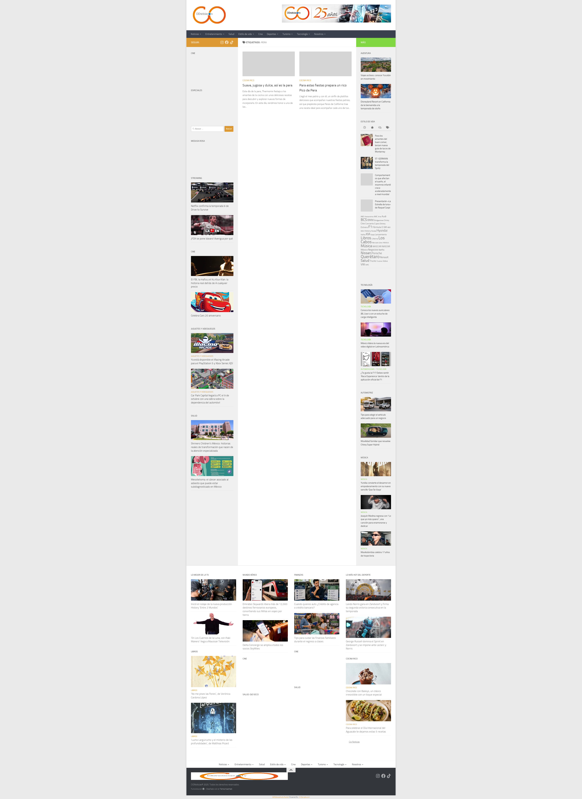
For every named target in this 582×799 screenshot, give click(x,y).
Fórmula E (378, 227)
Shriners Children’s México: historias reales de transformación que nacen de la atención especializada (212, 447)
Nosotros (318, 34)
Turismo (286, 34)
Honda (373, 231)
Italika (363, 235)
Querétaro (370, 256)
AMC (376, 217)
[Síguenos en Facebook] (227, 42)
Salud (231, 34)
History (368, 231)
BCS (364, 220)
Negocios (373, 249)
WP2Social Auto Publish (280, 797)
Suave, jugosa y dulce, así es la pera (267, 85)
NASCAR (377, 246)
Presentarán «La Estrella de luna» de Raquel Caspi (383, 204)
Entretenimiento (213, 34)
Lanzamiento (381, 234)
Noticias (195, 34)
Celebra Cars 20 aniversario (206, 315)
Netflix (381, 250)
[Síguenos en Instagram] (222, 42)
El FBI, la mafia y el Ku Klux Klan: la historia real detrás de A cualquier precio (209, 283)
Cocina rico (248, 80)
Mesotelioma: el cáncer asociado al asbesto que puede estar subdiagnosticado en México (209, 483)
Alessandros (369, 217)
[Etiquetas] (387, 127)
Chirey (386, 220)
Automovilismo (368, 369)
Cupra (376, 223)
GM (385, 227)
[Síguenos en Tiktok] (231, 42)
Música (366, 246)
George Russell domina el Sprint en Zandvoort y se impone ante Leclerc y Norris (366, 645)
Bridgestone (378, 220)
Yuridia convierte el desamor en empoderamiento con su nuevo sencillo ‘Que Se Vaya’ (376, 486)
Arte (379, 217)
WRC (367, 265)
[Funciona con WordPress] (203, 789)
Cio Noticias (354, 741)
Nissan (366, 253)
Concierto (369, 223)
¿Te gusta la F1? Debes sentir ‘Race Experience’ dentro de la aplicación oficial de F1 (375, 376)
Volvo (385, 261)
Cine (260, 34)
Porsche (376, 253)
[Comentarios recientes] (379, 127)
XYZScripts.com (304, 797)
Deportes (271, 34)
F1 (370, 227)
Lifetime (375, 238)
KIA (368, 234)
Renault (384, 257)
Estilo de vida (245, 34)
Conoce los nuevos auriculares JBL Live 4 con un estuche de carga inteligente (375, 313)
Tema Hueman (226, 789)
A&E (362, 217)
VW (363, 264)
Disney (382, 223)
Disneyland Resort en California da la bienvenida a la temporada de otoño (375, 105)
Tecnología (302, 34)
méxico (386, 242)
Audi (384, 216)
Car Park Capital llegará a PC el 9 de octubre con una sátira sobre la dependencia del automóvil (210, 399)
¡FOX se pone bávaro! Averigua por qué (212, 238)
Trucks (373, 261)
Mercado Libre (377, 243)
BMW (370, 220)
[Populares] (372, 127)
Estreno (364, 227)
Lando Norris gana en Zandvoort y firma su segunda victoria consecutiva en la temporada (367, 608)
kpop (373, 234)
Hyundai (382, 230)
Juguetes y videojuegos (202, 356)
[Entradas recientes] (364, 127)
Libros (366, 238)
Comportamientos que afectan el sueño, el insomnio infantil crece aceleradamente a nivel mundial (383, 185)
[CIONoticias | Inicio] (208, 15)
